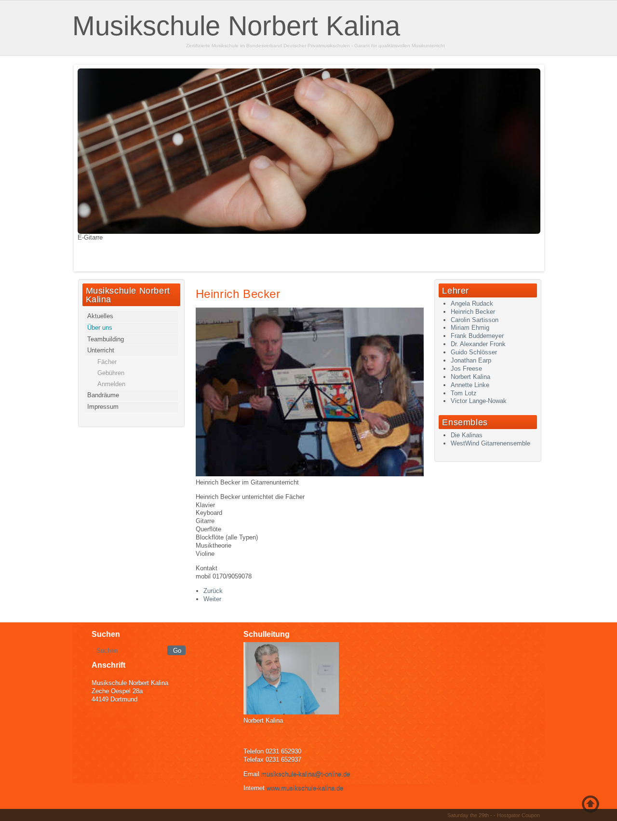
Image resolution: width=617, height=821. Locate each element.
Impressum (103, 406)
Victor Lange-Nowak (479, 400)
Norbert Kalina (470, 376)
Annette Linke (470, 385)
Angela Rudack (472, 303)
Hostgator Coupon (518, 815)
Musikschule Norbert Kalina (236, 26)
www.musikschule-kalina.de (305, 788)
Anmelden (111, 384)
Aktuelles (100, 316)
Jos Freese (466, 368)
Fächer (107, 361)
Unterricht (100, 350)
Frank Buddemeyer (477, 335)
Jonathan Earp (471, 360)
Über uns (99, 327)
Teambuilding (105, 339)
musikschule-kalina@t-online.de (305, 774)
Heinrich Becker (238, 293)
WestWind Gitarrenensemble (490, 443)
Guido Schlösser (474, 352)
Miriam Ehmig (470, 327)
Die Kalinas (467, 435)
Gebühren (110, 373)
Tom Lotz (464, 393)
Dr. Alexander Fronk (478, 344)
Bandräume (103, 395)
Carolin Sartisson (474, 319)
